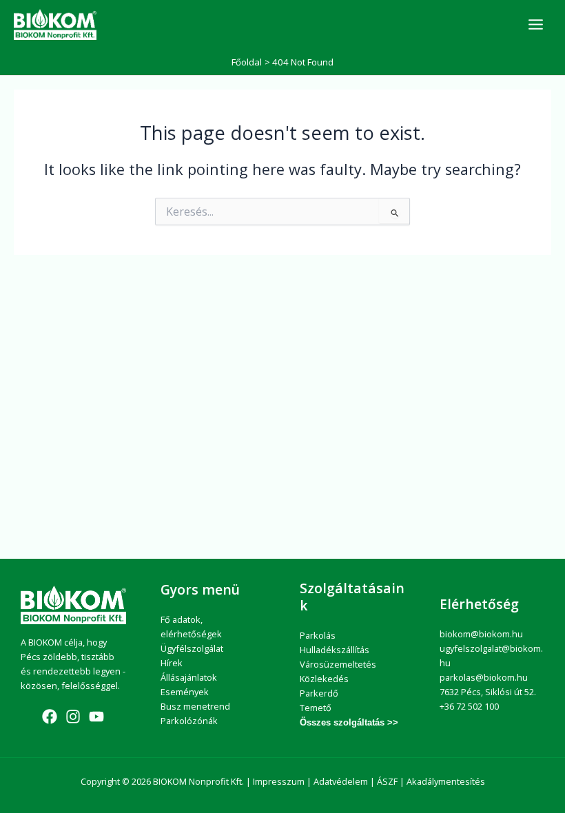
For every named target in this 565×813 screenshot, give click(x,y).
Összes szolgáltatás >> (349, 722)
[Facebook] (49, 716)
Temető (315, 707)
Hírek (172, 663)
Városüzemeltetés (338, 664)
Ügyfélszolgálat (192, 648)
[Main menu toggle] (535, 24)
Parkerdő (319, 693)
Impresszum (279, 781)
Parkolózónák (189, 720)
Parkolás (318, 635)
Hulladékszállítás (334, 650)
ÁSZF (387, 781)
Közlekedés (324, 678)
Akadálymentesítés (446, 781)
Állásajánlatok (189, 677)
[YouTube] (96, 716)
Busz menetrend (195, 706)
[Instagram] (73, 716)
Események (185, 692)
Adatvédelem (341, 781)
